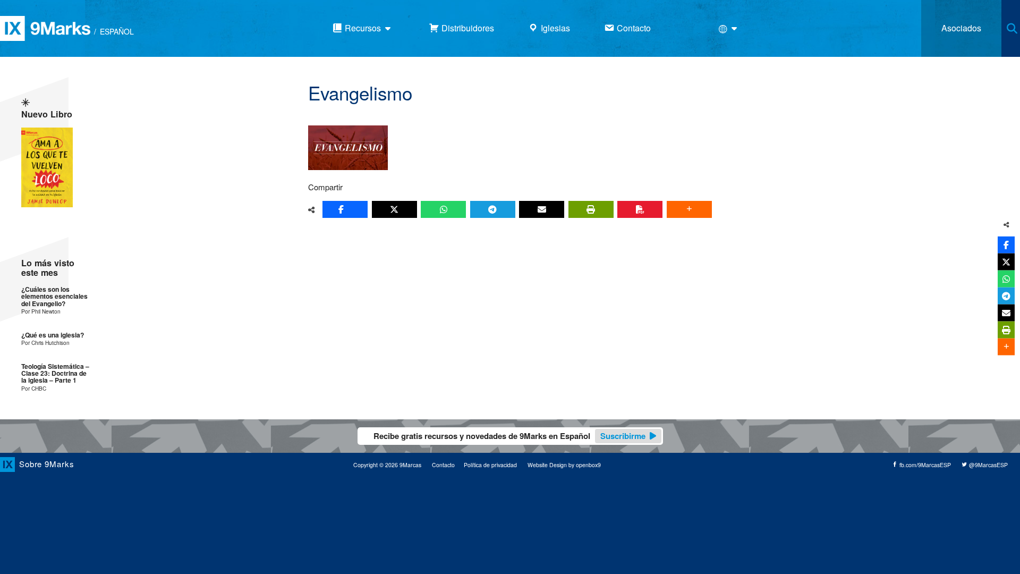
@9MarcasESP (987, 465)
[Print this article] (591, 209)
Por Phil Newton (41, 311)
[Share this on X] (394, 209)
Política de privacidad (490, 465)
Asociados (961, 28)
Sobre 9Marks (46, 463)
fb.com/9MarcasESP (924, 465)
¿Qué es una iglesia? (52, 335)
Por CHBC (33, 388)
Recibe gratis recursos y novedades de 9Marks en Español (509, 436)
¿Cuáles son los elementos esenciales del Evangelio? (54, 296)
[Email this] (541, 209)
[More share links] (689, 209)
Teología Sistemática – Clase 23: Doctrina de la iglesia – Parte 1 (55, 373)
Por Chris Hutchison (45, 343)
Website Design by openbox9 (564, 465)
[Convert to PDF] (639, 209)
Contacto (443, 465)
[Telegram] (492, 209)
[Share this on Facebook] (345, 209)
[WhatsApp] (443, 209)
